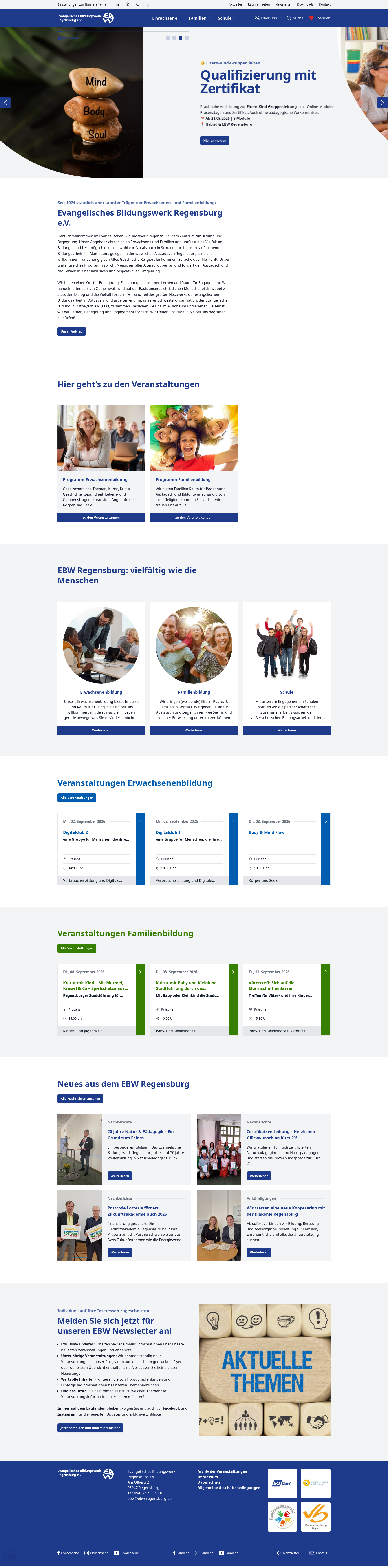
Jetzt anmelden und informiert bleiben (90, 1428)
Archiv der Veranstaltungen (222, 1471)
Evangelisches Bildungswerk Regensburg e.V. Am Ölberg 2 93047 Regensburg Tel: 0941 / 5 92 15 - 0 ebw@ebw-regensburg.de (152, 1485)
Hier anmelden (72, 140)
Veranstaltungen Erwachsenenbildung (135, 783)
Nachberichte (120, 1122)
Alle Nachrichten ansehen (80, 1098)
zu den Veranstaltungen (101, 517)
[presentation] (168, 38)
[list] (229, 1479)
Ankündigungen (261, 1198)
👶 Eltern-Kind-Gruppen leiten (87, 63)
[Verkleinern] (138, 4)
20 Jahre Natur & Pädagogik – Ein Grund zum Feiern (141, 1134)
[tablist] (177, 38)
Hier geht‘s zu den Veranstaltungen (128, 384)
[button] (10, 1556)
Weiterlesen (101, 730)
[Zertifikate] (299, 1500)
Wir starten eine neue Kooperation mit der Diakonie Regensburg (286, 1211)
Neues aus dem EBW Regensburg (123, 1084)
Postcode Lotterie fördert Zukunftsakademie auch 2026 (137, 1211)
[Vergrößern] (127, 4)
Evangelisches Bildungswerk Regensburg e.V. (140, 217)
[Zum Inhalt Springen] (117, 4)
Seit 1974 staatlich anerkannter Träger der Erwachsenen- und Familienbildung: (136, 202)
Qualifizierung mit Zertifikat (115, 81)
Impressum (208, 1476)
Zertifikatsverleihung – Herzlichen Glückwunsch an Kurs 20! (281, 1134)
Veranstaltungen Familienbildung (125, 933)
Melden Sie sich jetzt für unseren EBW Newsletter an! (114, 1326)
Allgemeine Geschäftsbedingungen (229, 1487)
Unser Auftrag (72, 331)
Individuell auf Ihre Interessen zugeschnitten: (103, 1310)
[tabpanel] (194, 102)
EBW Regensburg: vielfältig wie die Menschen (127, 575)
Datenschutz (209, 1482)
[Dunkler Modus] (148, 4)
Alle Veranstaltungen (77, 798)
